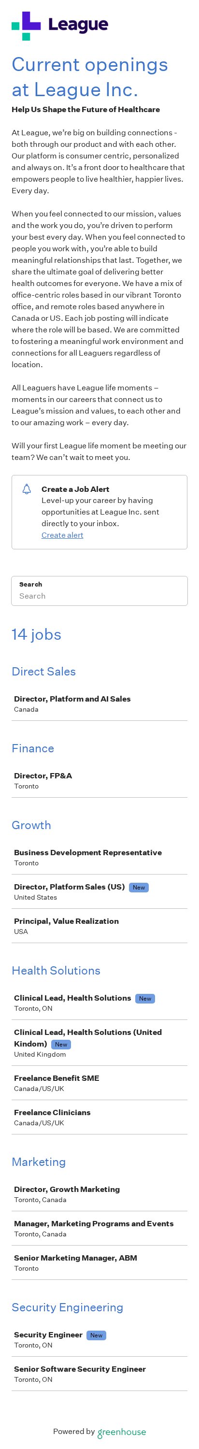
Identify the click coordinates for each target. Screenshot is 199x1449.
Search (30, 584)
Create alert (63, 535)
